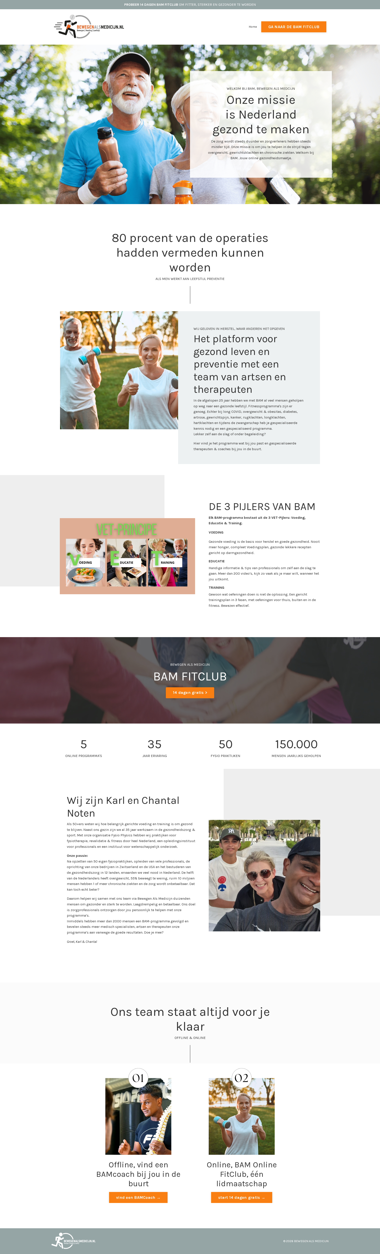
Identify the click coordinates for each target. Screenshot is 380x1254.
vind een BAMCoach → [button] (138, 1197)
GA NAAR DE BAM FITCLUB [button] (294, 26)
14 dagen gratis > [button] (190, 692)
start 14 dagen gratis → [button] (241, 1197)
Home (253, 27)
